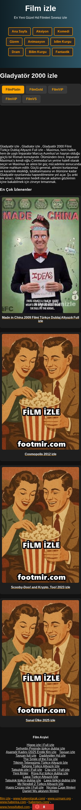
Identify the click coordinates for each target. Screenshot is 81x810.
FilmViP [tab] (57, 89)
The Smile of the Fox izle (40, 759)
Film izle (40, 8)
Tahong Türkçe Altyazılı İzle (40, 766)
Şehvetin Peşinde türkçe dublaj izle (40, 748)
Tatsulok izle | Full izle (26, 769)
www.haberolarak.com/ (29, 798)
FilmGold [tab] (36, 89)
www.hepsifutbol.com (15, 807)
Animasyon (36, 41)
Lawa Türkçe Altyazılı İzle (40, 776)
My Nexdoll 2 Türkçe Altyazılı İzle (40, 784)
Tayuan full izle (26, 755)
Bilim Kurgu (38, 52)
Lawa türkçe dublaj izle (60, 780)
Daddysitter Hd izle (52, 755)
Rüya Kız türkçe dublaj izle (49, 773)
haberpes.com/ (39, 802)
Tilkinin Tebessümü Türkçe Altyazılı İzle (40, 762)
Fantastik (62, 52)
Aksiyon (42, 31)
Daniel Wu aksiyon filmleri (40, 791)
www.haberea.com (13, 802)
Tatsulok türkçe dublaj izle (23, 780)
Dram (16, 52)
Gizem (14, 41)
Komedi (63, 31)
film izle (5, 798)
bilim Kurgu (62, 41)
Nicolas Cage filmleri (60, 787)
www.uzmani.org (59, 798)
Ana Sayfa (19, 31)
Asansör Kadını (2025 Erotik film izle (31, 752)
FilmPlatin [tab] (13, 89)
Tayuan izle (67, 752)
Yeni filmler (20, 773)
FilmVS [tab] (31, 99)
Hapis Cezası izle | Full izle (25, 787)
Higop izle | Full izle (40, 745)
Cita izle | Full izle (57, 769)
